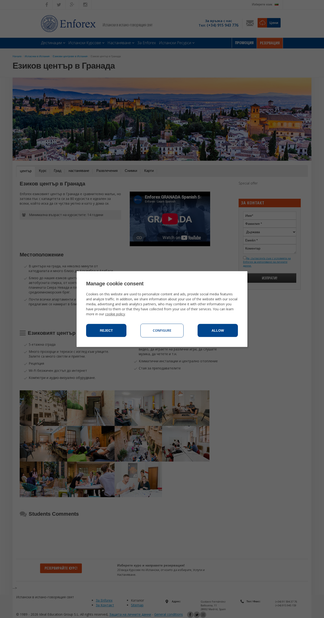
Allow (218, 330)
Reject (106, 330)
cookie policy (115, 314)
